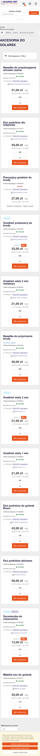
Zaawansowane (21, 19)
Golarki (15, 33)
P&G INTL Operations (20, 81)
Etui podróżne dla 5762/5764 (14, 123)
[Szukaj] (34, 13)
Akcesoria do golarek (27, 33)
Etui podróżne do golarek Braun (18, 506)
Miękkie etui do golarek (17, 674)
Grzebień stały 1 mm (15, 453)
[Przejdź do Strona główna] (2, 32)
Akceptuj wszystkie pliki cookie (20, 744)
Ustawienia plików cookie (20, 752)
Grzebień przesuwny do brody (17, 224)
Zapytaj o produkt (28, 206)
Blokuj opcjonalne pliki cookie (20, 748)
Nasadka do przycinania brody (17, 337)
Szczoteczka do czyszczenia (12, 617)
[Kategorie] (35, 3)
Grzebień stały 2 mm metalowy (15, 282)
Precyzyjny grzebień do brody (17, 178)
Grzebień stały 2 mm (15, 397)
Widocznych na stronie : (10, 725)
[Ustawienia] (29, 3)
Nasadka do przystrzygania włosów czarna (19, 68)
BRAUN (8, 33)
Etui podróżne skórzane (17, 560)
